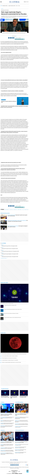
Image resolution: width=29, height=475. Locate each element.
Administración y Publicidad (18, 467)
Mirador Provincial (26, 209)
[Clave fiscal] (27, 472)
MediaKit (18, 468)
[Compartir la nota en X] (10, 38)
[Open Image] (2, 20)
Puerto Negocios (12, 463)
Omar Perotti (11, 209)
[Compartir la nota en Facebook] (9, 38)
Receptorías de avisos (11, 467)
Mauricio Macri (7, 209)
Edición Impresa (20, 209)
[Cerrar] (23, 207)
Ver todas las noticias (3, 258)
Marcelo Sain (15, 209)
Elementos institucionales (25, 467)
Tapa (23, 209)
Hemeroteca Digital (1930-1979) (4, 467)
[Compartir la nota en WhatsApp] (12, 38)
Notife (15, 463)
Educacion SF (17, 463)
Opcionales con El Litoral (13, 468)
